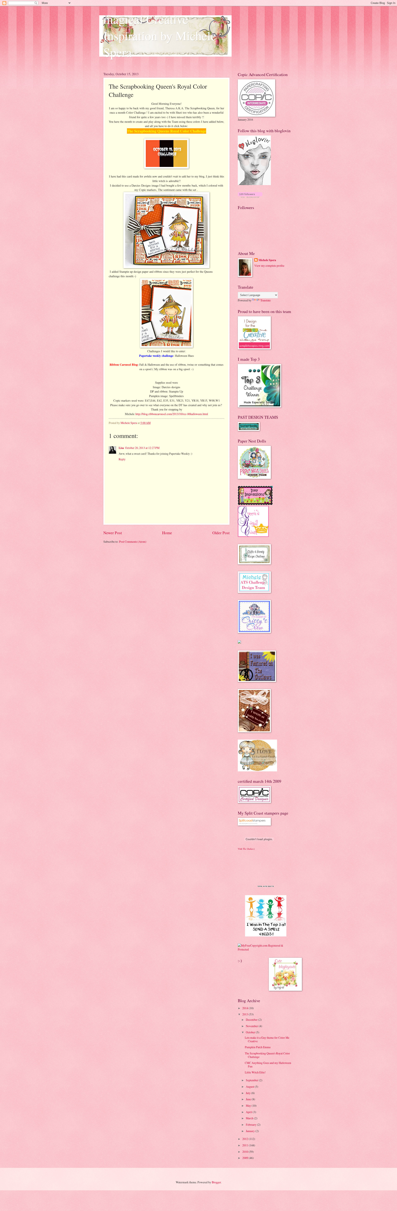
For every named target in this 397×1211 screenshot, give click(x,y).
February (251, 1125)
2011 (245, 1145)
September (252, 1080)
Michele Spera (267, 260)
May (249, 1106)
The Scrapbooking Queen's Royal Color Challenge (267, 1055)
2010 (245, 1152)
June (249, 1099)
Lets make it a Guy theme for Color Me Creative (267, 1039)
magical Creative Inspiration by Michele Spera (159, 35)
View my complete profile (269, 266)
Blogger (216, 1182)
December (252, 1020)
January (250, 1131)
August (250, 1086)
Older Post (221, 532)
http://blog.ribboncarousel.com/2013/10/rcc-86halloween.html (171, 414)
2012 (245, 1139)
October (251, 1032)
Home (167, 532)
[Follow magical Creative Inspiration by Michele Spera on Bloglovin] (254, 184)
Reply (122, 459)
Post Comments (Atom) (132, 542)
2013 (245, 1014)
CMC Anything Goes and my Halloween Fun (268, 1064)
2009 (245, 1158)
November (252, 1026)
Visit (246, 848)
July (248, 1093)
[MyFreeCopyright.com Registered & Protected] (266, 949)
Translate (265, 300)
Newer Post (112, 532)
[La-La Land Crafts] (257, 770)
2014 (245, 1008)
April (249, 1112)
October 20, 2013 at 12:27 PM (142, 448)
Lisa (121, 448)
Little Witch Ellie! (255, 1072)
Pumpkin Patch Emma (257, 1047)
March (250, 1118)
